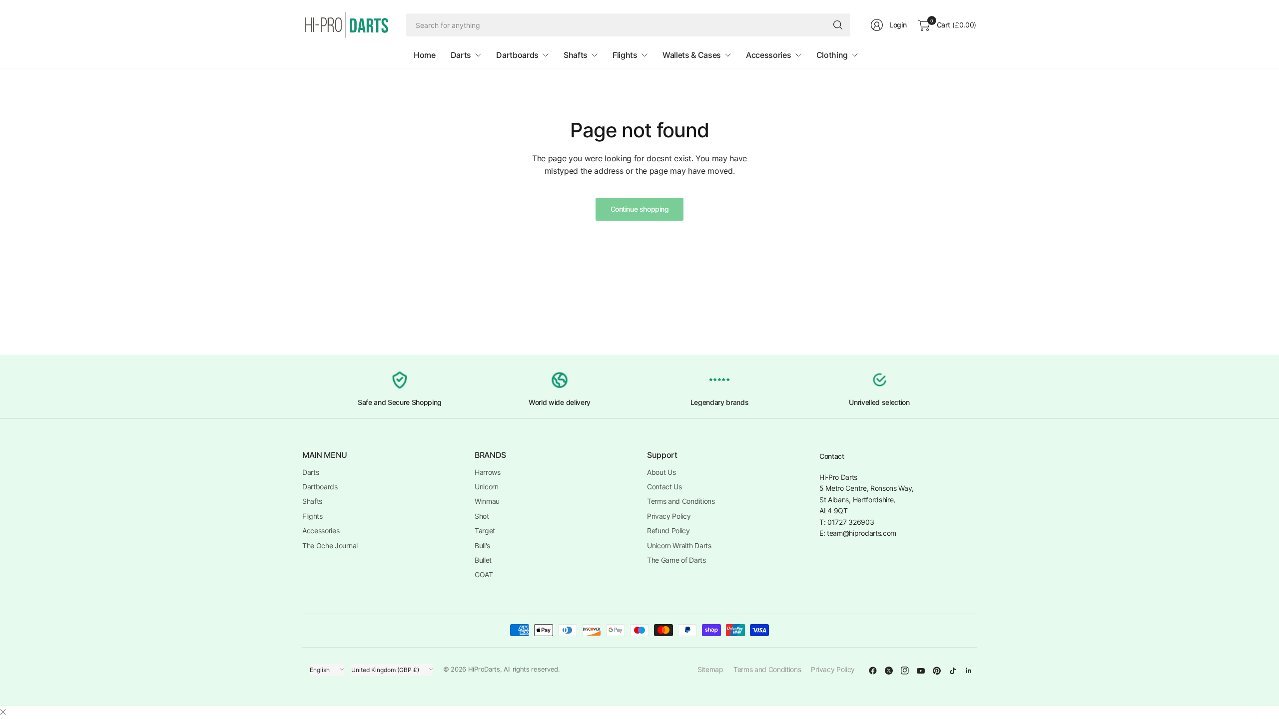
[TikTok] (953, 671)
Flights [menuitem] (625, 55)
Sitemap (710, 669)
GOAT (484, 574)
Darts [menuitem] (461, 55)
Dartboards (320, 486)
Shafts (312, 501)
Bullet (483, 560)
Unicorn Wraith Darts (679, 545)
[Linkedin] (969, 671)
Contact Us (664, 486)
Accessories (320, 530)
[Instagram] (905, 671)
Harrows (488, 472)
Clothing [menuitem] (832, 55)
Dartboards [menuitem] (517, 55)
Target (485, 530)
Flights (312, 516)
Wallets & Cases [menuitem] (691, 55)
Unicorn (487, 486)
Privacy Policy (669, 516)
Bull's (482, 545)
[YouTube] (921, 671)
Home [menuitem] (425, 55)
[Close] (3, 712)
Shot (482, 516)
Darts (310, 472)
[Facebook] (873, 671)
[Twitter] (889, 671)
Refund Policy (668, 530)
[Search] (837, 24)
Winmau (487, 501)
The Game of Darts (676, 560)
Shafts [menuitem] (576, 55)
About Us (661, 472)
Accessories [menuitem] (768, 55)
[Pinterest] (937, 671)
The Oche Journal (330, 545)
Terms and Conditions (681, 501)
